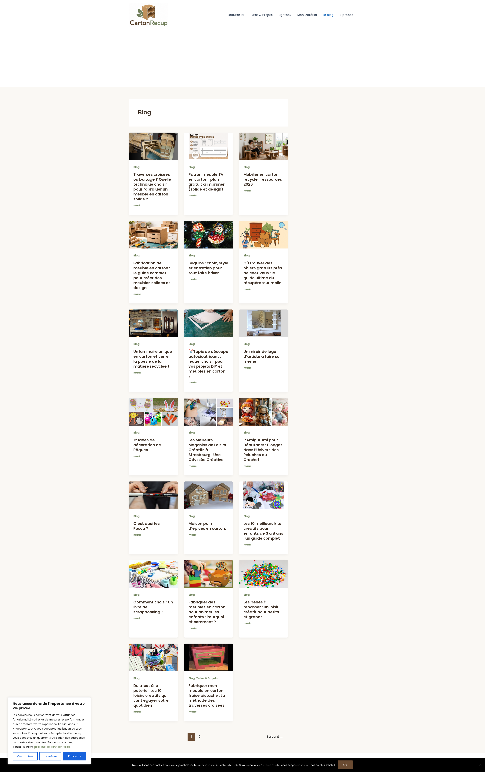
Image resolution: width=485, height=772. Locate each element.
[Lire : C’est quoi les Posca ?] (153, 495)
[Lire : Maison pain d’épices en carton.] (208, 495)
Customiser (25, 756)
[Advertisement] (242, 58)
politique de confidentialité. (52, 747)
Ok (345, 765)
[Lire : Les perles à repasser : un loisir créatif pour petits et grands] (263, 573)
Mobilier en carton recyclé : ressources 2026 (262, 179)
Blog (136, 167)
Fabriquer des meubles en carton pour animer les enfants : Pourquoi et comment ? (207, 611)
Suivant (275, 736)
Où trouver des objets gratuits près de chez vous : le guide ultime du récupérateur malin (262, 272)
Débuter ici (236, 15)
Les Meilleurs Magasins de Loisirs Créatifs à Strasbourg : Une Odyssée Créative (207, 449)
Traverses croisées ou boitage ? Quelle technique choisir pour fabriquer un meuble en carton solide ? (152, 187)
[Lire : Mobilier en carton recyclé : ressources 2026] (263, 146)
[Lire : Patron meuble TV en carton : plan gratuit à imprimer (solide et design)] (208, 146)
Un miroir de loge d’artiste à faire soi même (261, 356)
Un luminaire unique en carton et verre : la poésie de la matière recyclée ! (152, 359)
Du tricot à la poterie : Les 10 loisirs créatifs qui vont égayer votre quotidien (151, 695)
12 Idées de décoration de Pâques (147, 444)
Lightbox (285, 15)
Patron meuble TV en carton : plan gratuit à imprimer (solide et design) (207, 182)
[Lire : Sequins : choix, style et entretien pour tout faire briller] (208, 234)
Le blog (328, 15)
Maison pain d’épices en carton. (207, 526)
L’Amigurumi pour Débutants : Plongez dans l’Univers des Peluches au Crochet (262, 449)
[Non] (480, 765)
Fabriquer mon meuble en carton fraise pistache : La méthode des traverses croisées (207, 695)
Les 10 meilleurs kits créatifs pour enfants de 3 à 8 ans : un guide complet (263, 531)
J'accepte (74, 756)
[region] (49, 730)
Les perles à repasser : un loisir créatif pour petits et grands (261, 609)
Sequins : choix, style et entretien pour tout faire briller (208, 268)
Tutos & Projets (261, 15)
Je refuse (50, 756)
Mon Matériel (307, 15)
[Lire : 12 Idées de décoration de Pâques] (153, 411)
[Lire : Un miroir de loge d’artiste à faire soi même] (263, 323)
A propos (346, 15)
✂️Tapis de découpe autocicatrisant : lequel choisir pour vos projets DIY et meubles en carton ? (208, 364)
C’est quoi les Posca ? (146, 526)
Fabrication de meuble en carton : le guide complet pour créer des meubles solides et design (151, 275)
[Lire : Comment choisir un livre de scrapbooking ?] (153, 573)
